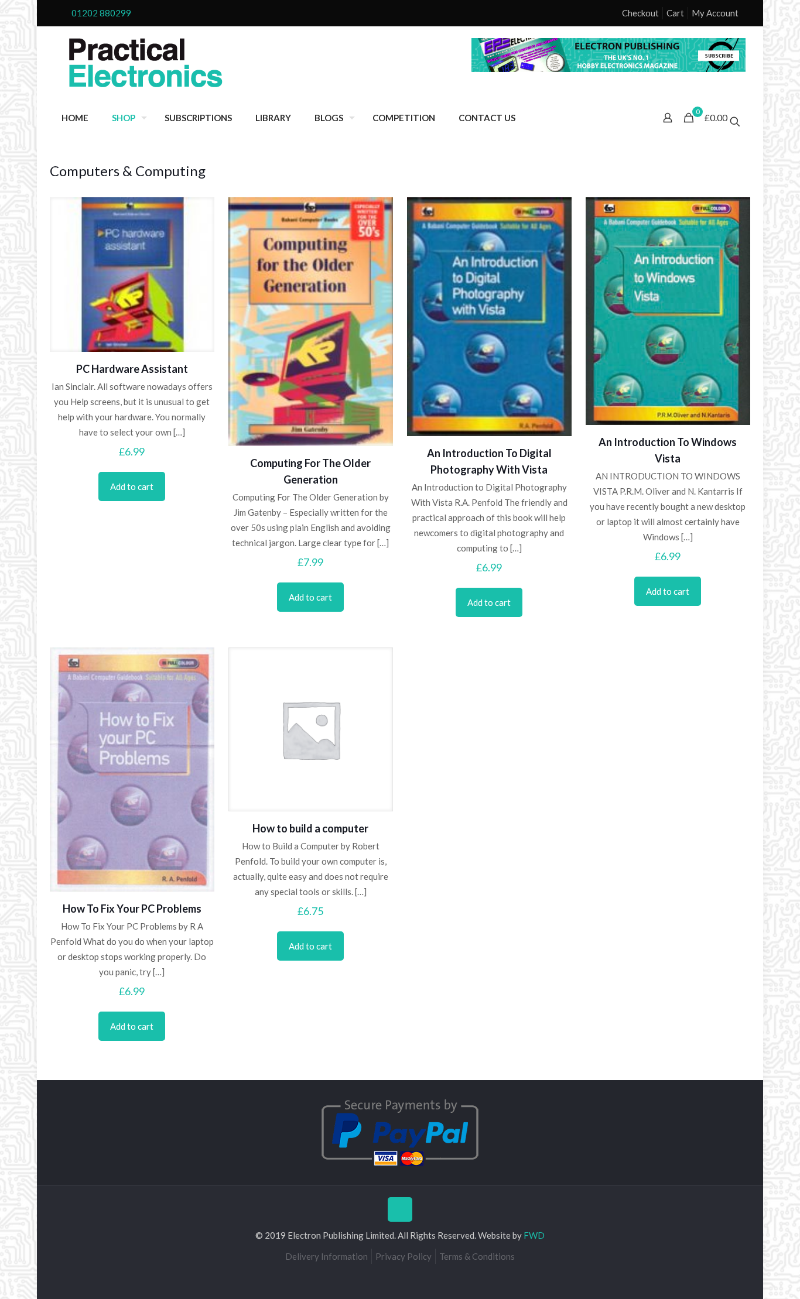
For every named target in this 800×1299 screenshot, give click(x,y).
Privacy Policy (403, 1256)
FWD (534, 1235)
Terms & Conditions (477, 1256)
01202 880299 (101, 13)
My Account (715, 13)
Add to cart (131, 486)
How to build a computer (310, 828)
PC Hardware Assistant (132, 368)
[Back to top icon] (400, 1209)
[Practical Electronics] (145, 63)
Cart (675, 13)
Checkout (640, 13)
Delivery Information (326, 1256)
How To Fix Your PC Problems (132, 908)
